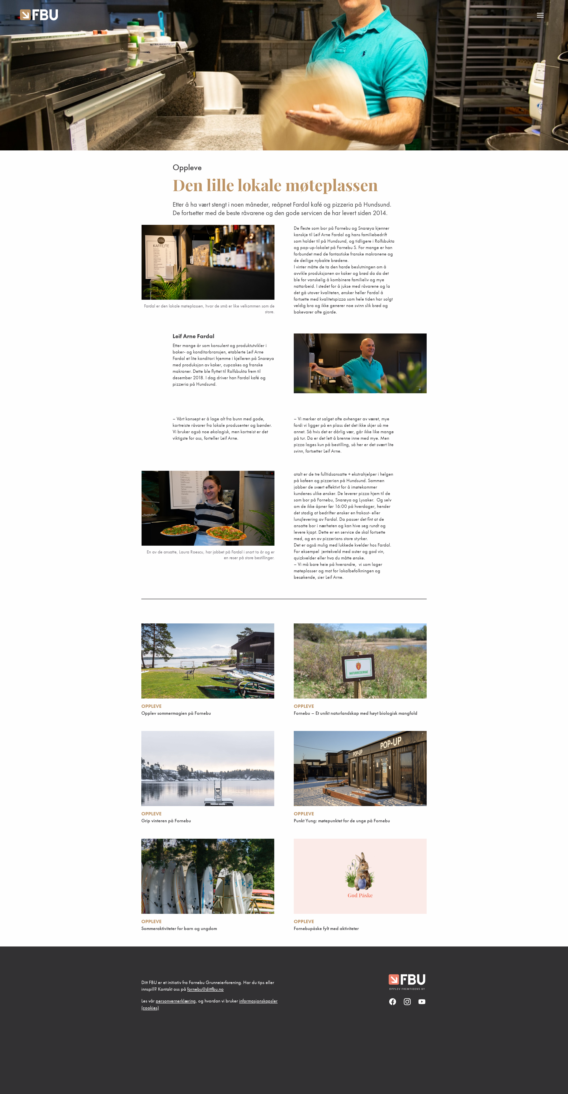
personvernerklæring (176, 1001)
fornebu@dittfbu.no (205, 989)
